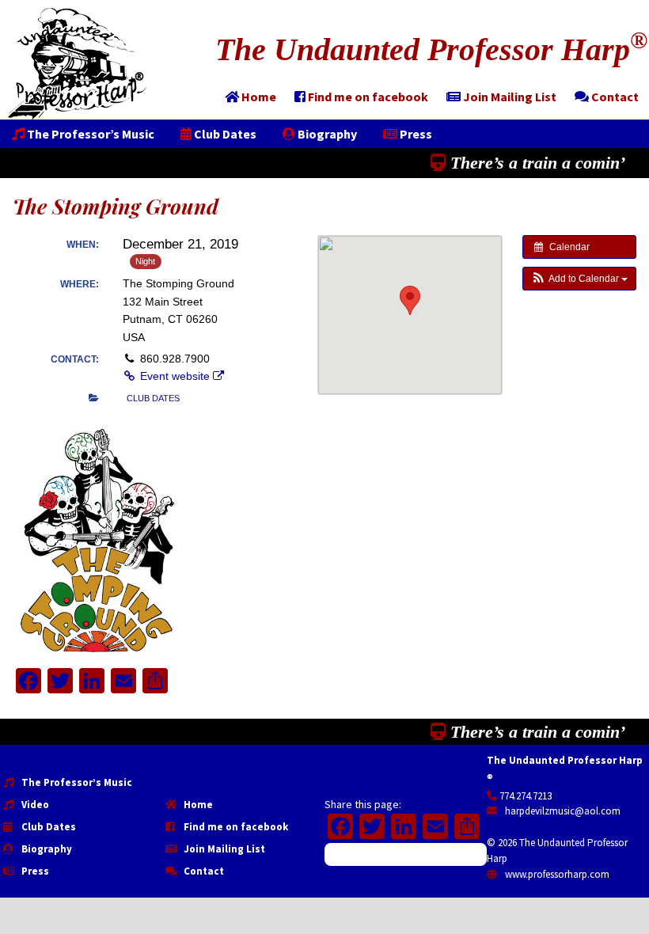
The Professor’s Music (75, 782)
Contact (202, 871)
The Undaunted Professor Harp (431, 49)
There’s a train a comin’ (535, 163)
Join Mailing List (223, 849)
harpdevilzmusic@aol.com (562, 811)
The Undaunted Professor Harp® (77, 64)
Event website (175, 376)
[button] (579, 279)
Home (197, 804)
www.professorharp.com (556, 874)
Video (34, 804)
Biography (45, 849)
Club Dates (47, 826)
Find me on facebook (234, 826)
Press (34, 871)
